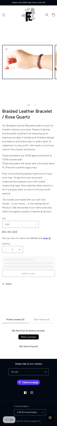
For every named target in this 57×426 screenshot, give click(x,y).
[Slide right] (35, 105)
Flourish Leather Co (32, 421)
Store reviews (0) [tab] (42, 319)
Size (4, 218)
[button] (3, 15)
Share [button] (9, 283)
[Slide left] (22, 105)
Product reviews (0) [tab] (15, 319)
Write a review (28, 336)
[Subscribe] (45, 371)
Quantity (6, 243)
